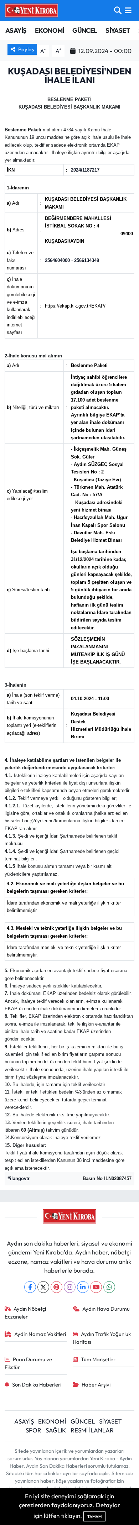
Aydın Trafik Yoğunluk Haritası (102, 1338)
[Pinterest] (56, 1287)
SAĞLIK (56, 1430)
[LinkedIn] (83, 1287)
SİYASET (117, 30)
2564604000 (57, 260)
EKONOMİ (49, 30)
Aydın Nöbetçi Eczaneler (25, 1312)
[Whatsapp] (109, 1287)
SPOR (33, 1430)
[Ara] (118, 10)
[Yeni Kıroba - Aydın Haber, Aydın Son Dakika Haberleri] (31, 10)
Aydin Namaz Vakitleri (40, 1334)
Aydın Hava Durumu (106, 1308)
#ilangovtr (18, 1178)
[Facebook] (30, 1287)
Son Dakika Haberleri (36, 1384)
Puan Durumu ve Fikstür (28, 1363)
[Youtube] (96, 1287)
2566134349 (86, 260)
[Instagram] (70, 1287)
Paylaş (26, 49)
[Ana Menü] (128, 10)
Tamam (94, 1516)
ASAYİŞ (15, 30)
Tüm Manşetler (98, 1359)
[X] (43, 1287)
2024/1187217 (85, 170)
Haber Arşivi (96, 1384)
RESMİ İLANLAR (92, 1430)
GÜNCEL (84, 30)
